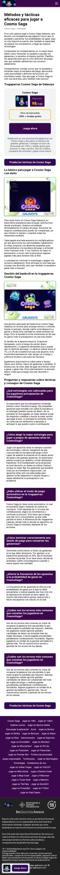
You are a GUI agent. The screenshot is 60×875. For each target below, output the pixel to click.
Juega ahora (30, 128)
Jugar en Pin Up (41, 746)
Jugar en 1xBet (45, 721)
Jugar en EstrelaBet (20, 742)
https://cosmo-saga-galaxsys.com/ (30, 867)
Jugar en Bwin (12, 738)
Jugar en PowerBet (20, 788)
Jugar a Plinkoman (40, 775)
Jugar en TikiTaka (20, 784)
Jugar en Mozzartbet (21, 746)
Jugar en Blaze (48, 733)
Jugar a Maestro (41, 779)
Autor (33, 729)
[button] (56, 3)
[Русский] (26, 24)
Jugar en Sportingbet (47, 759)
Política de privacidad (41, 754)
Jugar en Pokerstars (41, 750)
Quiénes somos (17, 725)
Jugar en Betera (46, 729)
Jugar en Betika (12, 733)
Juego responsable (11, 759)
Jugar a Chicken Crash (41, 771)
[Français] (19, 24)
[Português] (34, 24)
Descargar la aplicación (17, 729)
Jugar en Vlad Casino (30, 792)
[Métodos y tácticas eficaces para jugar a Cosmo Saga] (9, 3)
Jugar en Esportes (46, 738)
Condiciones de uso (36, 763)
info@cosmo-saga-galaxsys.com (32, 865)
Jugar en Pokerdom (19, 750)
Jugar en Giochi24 (39, 784)
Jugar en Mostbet (41, 742)
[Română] (12, 24)
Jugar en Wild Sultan (18, 771)
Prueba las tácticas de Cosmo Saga (30, 162)
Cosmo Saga (9, 29)
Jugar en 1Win (29, 721)
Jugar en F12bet (41, 788)
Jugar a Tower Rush (21, 779)
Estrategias (19, 763)
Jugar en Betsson (30, 733)
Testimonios (29, 759)
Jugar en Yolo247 (42, 767)
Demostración (28, 738)
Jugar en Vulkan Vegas (20, 767)
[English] (5, 24)
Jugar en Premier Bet (18, 754)
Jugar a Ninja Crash (20, 775)
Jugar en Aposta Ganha (38, 725)
